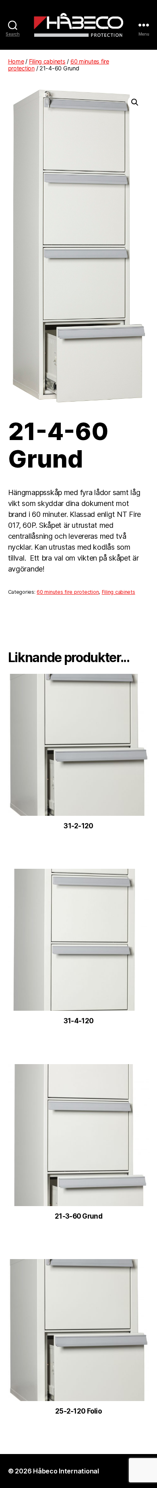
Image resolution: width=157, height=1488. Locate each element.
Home (16, 61)
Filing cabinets (47, 61)
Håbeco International (66, 1471)
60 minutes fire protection (68, 592)
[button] (135, 102)
